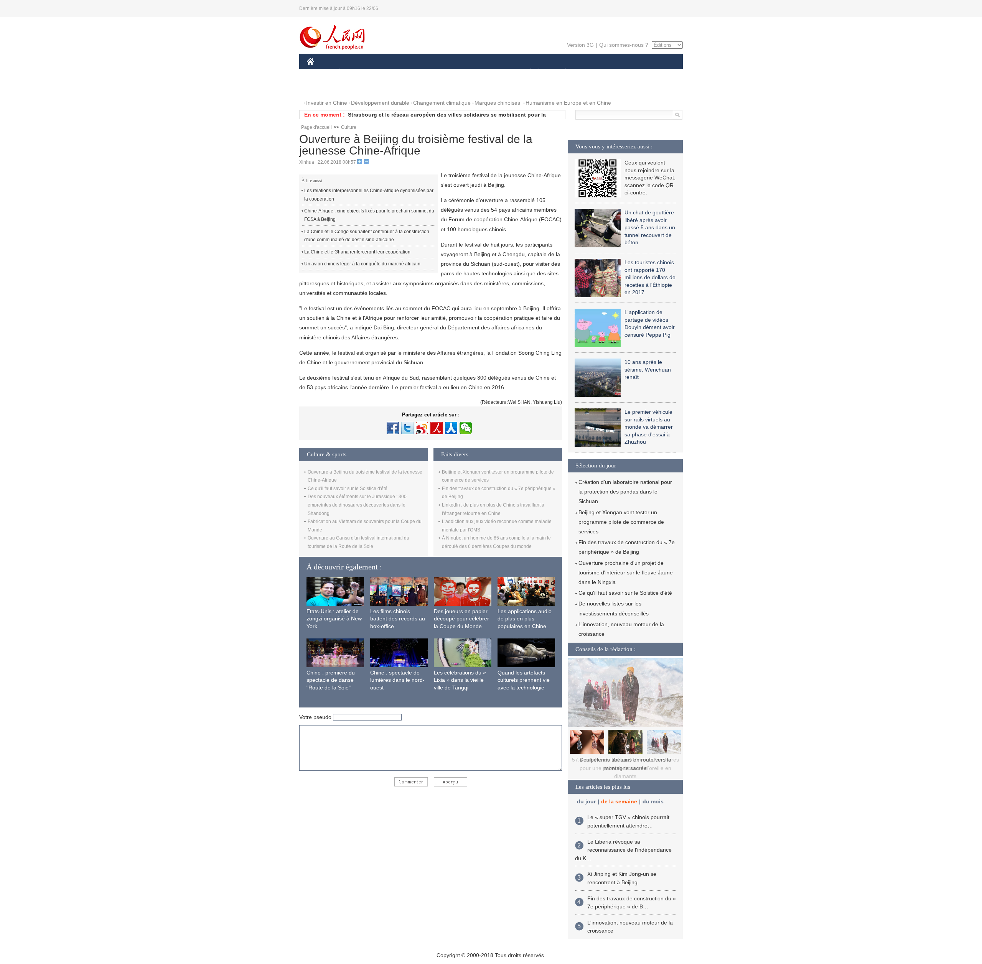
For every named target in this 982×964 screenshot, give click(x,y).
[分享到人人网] (451, 428)
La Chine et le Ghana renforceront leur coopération (357, 252)
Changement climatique (442, 103)
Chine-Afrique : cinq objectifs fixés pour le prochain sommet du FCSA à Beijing (369, 215)
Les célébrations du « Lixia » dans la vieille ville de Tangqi (460, 680)
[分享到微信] (466, 428)
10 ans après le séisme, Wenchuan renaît (647, 369)
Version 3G (580, 45)
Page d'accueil (316, 127)
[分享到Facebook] (393, 428)
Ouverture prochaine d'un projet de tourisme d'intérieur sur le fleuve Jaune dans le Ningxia (625, 572)
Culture (348, 127)
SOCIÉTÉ (527, 72)
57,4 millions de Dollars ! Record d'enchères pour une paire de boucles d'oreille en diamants (625, 768)
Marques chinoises (497, 103)
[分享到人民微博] (436, 428)
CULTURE (492, 72)
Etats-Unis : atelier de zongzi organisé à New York (334, 618)
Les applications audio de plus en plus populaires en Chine (525, 618)
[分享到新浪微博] (422, 428)
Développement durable (380, 103)
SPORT (592, 72)
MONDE (389, 72)
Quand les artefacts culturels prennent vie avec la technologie (524, 680)
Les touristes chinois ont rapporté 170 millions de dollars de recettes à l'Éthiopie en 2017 (650, 277)
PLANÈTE (561, 72)
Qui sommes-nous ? (623, 45)
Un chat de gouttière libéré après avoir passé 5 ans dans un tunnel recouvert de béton (649, 227)
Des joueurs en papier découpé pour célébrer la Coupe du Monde (461, 618)
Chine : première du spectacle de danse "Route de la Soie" (330, 680)
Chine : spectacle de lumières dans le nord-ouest (397, 680)
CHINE (320, 72)
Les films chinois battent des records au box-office (397, 618)
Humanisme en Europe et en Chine (568, 103)
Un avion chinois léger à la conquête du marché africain (362, 263)
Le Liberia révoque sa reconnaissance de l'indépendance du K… (623, 850)
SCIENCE (457, 72)
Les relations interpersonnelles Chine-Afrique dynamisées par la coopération (368, 195)
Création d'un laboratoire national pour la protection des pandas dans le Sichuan (625, 491)
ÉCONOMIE (354, 72)
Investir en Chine (326, 103)
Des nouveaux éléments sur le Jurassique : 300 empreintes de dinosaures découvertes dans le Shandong (357, 505)
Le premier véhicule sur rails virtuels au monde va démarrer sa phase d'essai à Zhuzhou (648, 427)
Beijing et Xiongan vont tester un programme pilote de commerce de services (621, 522)
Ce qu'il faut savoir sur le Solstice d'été (347, 488)
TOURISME (626, 72)
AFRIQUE (422, 72)
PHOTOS (323, 87)
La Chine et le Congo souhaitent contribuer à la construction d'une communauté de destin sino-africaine (366, 236)
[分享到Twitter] (407, 428)
